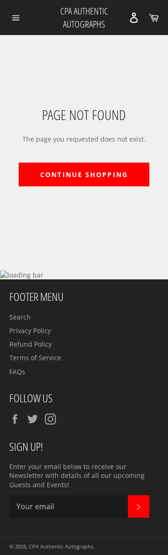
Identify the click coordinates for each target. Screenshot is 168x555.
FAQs (17, 371)
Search (20, 317)
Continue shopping (84, 174)
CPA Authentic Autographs (84, 17)
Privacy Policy (30, 330)
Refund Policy (30, 344)
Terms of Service (35, 357)
